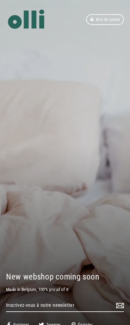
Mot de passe (108, 19)
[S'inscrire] (119, 305)
